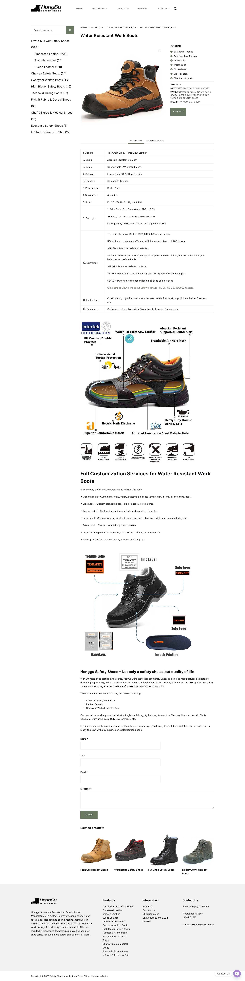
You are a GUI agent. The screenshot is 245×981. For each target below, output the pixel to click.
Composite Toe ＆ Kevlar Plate (194, 92)
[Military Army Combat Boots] (198, 850)
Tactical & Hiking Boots (196, 88)
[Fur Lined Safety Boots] (164, 850)
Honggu (183, 102)
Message (85, 788)
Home (79, 8)
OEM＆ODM (194, 102)
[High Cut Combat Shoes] (96, 850)
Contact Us (148, 910)
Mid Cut (204, 95)
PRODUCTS (98, 8)
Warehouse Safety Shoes (128, 869)
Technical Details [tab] (155, 140)
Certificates (152, 913)
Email (84, 772)
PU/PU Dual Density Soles (184, 98)
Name (84, 738)
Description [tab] (136, 140)
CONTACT (164, 8)
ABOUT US (123, 8)
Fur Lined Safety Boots (161, 869)
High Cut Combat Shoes (94, 869)
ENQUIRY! (178, 111)
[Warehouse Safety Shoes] (130, 850)
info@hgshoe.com (199, 906)
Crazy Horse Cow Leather (184, 95)
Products (109, 900)
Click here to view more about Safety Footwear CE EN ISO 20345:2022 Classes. (150, 287)
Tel (82, 755)
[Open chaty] (237, 973)
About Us (147, 906)
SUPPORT (143, 8)
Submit (89, 814)
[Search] (175, 8)
